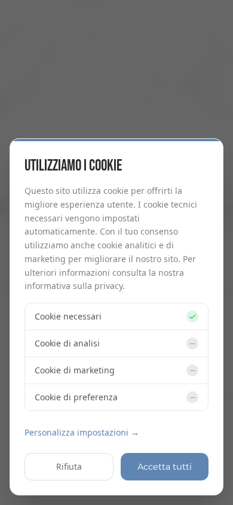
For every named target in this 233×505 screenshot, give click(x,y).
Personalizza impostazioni (81, 432)
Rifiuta (69, 466)
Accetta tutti (164, 466)
